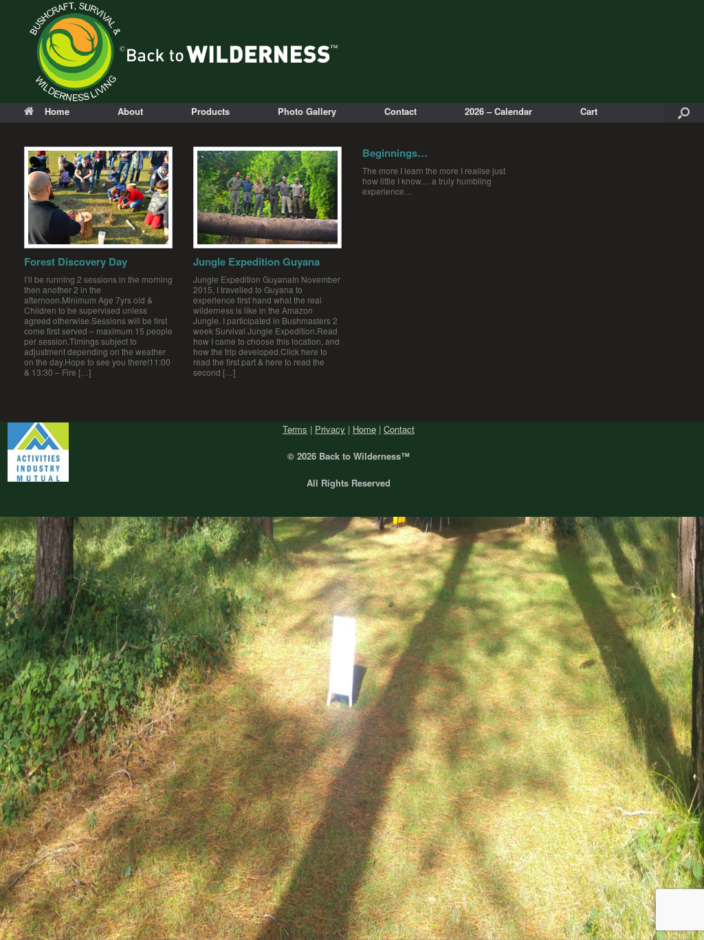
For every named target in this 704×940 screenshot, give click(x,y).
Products (210, 111)
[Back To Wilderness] (184, 51)
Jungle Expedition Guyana (256, 261)
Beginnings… (395, 152)
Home (57, 111)
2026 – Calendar (498, 111)
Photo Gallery (307, 111)
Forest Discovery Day (75, 261)
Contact (400, 111)
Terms (295, 429)
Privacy (330, 429)
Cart (588, 111)
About (130, 111)
